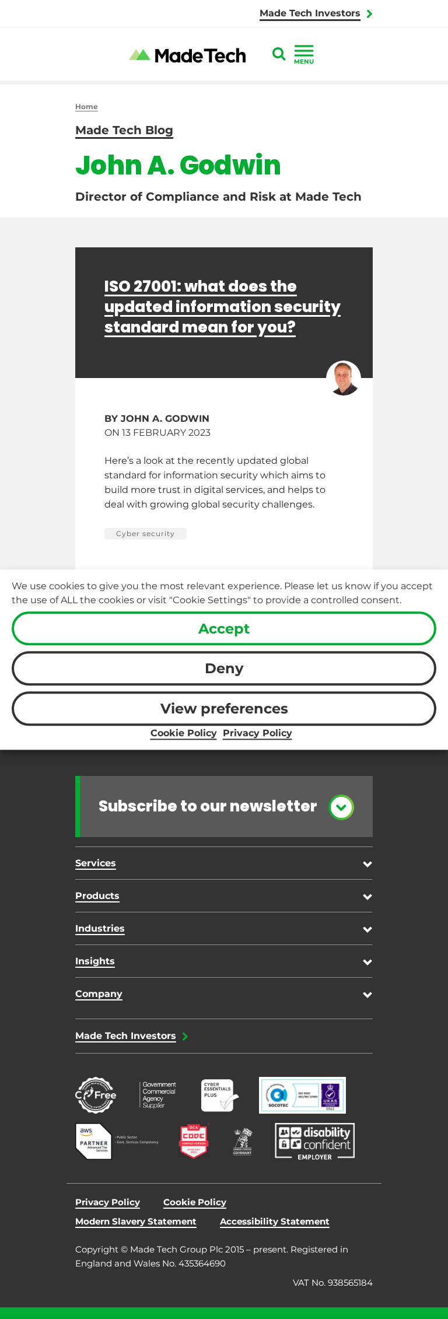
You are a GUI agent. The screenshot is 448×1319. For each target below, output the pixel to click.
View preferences (224, 708)
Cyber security (145, 533)
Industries (100, 928)
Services (95, 863)
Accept (224, 628)
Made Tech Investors (310, 13)
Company (99, 993)
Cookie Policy (183, 733)
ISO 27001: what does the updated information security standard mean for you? (222, 306)
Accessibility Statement (275, 1221)
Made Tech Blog (124, 130)
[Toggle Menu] (304, 50)
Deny (224, 668)
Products (97, 895)
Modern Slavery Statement (136, 1221)
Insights (95, 961)
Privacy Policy (257, 733)
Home (86, 106)
